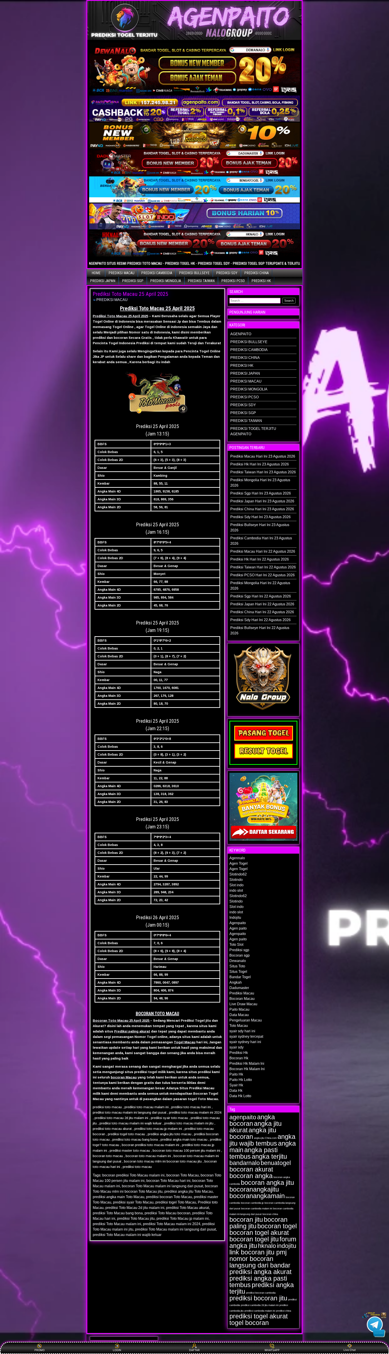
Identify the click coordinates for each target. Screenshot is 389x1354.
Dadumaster (239, 988)
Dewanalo (237, 961)
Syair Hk (236, 1085)
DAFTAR (194, 1350)
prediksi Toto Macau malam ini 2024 (171, 1224)
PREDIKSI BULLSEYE (194, 273)
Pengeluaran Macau (245, 1020)
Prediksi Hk (238, 1053)
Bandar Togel (240, 977)
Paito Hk (236, 1074)
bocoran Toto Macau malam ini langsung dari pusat (162, 1186)
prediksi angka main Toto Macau (118, 1197)
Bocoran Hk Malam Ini (247, 1069)
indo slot (236, 890)
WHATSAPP (272, 1350)
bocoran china (270, 1214)
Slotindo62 (238, 874)
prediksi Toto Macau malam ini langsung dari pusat (175, 1229)
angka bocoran (252, 1120)
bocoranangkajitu (254, 1189)
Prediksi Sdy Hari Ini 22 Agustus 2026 (260, 620)
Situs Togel (238, 971)
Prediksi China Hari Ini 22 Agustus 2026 (262, 612)
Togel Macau (184, 1042)
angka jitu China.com (265, 1138)
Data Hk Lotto (240, 1096)
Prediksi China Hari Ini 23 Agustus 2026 (262, 509)
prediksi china (283, 1310)
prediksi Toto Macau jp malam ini (182, 1218)
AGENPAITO (240, 334)
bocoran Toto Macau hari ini (168, 1181)
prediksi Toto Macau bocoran (167, 1213)
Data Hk (235, 1090)
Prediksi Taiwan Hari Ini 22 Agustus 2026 (263, 567)
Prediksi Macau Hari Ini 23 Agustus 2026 (262, 456)
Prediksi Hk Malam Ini (246, 1063)
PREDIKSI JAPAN (102, 281)
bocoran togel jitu (254, 1239)
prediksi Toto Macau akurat (187, 1208)
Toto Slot (236, 944)
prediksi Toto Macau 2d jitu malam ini (134, 1208)
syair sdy (236, 1047)
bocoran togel (277, 1226)
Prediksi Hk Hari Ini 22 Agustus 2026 (259, 559)
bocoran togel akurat (259, 1232)
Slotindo (236, 880)
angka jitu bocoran (252, 1133)
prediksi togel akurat (258, 1316)
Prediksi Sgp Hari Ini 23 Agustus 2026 (260, 493)
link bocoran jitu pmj (258, 1252)
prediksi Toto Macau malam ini (117, 1224)
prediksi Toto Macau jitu (136, 1218)
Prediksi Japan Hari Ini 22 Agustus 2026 (262, 604)
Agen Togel (238, 863)
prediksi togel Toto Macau (175, 1202)
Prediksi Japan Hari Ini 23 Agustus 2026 (262, 501)
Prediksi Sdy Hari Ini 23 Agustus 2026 (260, 517)
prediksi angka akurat (260, 1271)
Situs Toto (237, 966)
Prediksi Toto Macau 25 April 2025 (130, 294)
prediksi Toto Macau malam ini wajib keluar (127, 1235)
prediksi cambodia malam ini (259, 1310)
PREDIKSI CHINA (256, 273)
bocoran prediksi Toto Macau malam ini (133, 1175)
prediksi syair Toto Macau (133, 1202)
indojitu (286, 1245)
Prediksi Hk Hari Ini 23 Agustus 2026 (259, 464)
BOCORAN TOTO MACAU (157, 1013)
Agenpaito (237, 923)
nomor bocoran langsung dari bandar (259, 1262)
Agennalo (237, 858)
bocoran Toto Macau (182, 1175)
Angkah (235, 982)
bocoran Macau (124, 1077)
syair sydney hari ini (245, 1042)
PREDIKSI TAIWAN (201, 281)
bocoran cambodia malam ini (256, 1208)
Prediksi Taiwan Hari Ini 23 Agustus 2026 (263, 472)
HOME (96, 273)
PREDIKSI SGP (132, 281)
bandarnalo (244, 1163)
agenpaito (242, 1117)
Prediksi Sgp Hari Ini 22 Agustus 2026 (260, 596)
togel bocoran (249, 1322)
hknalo (267, 1245)
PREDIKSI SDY (226, 273)
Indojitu (235, 917)
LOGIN (117, 1350)
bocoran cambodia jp (252, 1202)
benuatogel (276, 1163)
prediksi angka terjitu (261, 1288)
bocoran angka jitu (267, 1182)
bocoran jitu (246, 1219)
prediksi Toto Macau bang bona (118, 1213)
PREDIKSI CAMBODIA (156, 273)
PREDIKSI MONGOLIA (165, 281)
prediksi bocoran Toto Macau (169, 1197)
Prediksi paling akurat (132, 1031)
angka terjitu (269, 1156)
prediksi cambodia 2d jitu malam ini (259, 1305)
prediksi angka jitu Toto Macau (188, 1191)
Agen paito (238, 928)
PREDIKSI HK (261, 281)
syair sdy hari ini (242, 1031)
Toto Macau (238, 1026)
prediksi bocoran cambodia (261, 1292)
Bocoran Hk (238, 1058)
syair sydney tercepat (246, 1036)
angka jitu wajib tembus (262, 1140)
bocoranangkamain (257, 1195)
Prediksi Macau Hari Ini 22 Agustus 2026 (262, 551)
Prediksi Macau (241, 993)
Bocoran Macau (242, 999)
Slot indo (236, 885)
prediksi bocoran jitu (258, 1298)
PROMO (39, 1350)
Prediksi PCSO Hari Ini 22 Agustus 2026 (262, 575)
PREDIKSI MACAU (121, 273)
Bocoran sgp (239, 955)
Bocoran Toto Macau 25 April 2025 (121, 1020)
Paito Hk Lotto (240, 1080)
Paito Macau (239, 1009)
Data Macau (239, 1015)
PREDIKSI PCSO (233, 281)
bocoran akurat (251, 1169)
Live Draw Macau (243, 1004)
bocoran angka (251, 1175)
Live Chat (350, 1350)
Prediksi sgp (239, 950)
